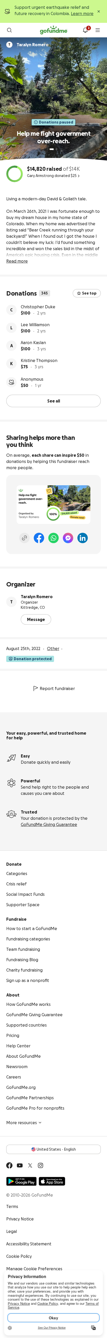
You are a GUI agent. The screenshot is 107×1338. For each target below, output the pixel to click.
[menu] (97, 30)
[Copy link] (24, 538)
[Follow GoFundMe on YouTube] (20, 1165)
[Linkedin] (82, 538)
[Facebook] (39, 538)
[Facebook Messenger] (68, 538)
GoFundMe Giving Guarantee (49, 824)
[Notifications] (85, 30)
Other (53, 648)
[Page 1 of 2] (52, 149)
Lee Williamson (35, 324)
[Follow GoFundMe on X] (30, 1165)
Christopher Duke (38, 306)
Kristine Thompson (39, 360)
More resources (21, 1122)
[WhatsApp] (53, 538)
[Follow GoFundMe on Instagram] (40, 1165)
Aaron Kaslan (33, 342)
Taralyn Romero (37, 596)
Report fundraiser (57, 688)
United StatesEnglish (56, 1149)
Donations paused (56, 122)
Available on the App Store (52, 1181)
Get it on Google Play (21, 1181)
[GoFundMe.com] (53, 30)
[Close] (99, 11)
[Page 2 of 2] (56, 149)
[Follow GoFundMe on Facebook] (9, 1165)
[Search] (9, 30)
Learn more (82, 13)
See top (89, 293)
